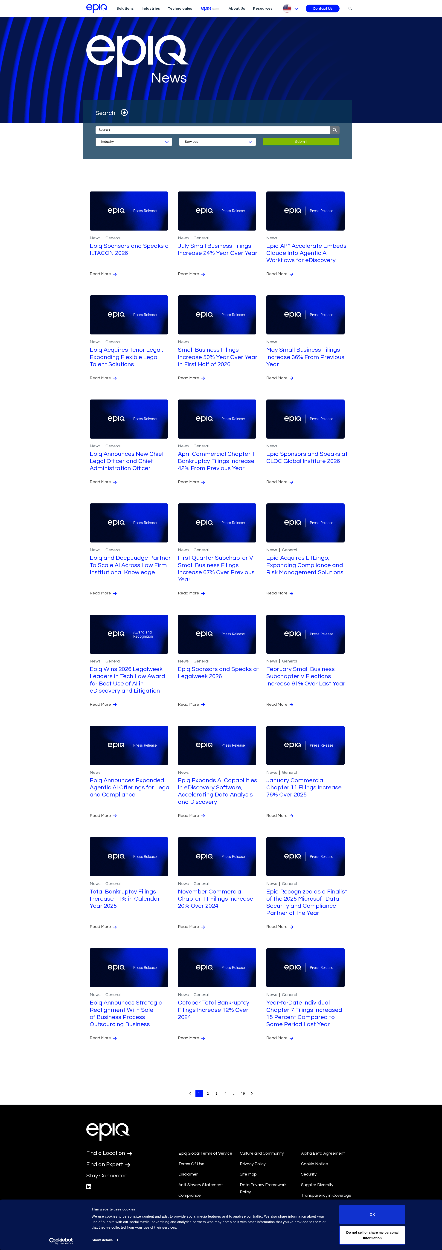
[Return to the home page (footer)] (97, 8)
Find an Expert (105, 1164)
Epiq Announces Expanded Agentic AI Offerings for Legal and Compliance (130, 787)
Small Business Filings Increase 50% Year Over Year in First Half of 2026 (217, 357)
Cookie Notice (314, 1164)
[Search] (349, 8)
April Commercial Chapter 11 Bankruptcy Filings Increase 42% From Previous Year (218, 461)
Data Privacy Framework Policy (263, 1188)
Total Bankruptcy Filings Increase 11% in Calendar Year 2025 (125, 899)
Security (309, 1174)
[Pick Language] (290, 8)
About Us (237, 8)
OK (372, 1214)
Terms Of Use (191, 1164)
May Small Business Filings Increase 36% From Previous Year (305, 357)
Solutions (125, 8)
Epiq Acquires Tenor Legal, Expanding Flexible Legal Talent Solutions (126, 357)
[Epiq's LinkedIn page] (88, 1187)
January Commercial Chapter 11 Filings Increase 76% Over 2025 (304, 787)
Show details (102, 1240)
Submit (301, 141)
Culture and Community (262, 1153)
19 (243, 1093)
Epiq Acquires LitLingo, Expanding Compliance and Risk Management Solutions (304, 565)
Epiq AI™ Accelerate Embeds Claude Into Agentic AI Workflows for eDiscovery (306, 253)
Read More (101, 274)
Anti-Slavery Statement (200, 1185)
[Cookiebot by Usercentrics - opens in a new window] (61, 1241)
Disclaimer (188, 1174)
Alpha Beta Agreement (323, 1153)
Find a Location (106, 1153)
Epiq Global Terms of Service (205, 1153)
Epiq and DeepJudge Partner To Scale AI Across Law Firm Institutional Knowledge (130, 565)
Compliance (189, 1195)
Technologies (180, 8)
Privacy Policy (253, 1164)
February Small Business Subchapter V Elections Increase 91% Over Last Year (305, 676)
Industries (151, 8)
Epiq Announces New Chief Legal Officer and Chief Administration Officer (127, 461)
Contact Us (322, 8)
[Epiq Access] (210, 8)
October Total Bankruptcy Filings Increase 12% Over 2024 (213, 1010)
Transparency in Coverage (326, 1195)
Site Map (248, 1174)
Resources (263, 8)
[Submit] (335, 130)
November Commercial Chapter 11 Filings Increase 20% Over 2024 (215, 899)
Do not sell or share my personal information (372, 1235)
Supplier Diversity (317, 1185)
